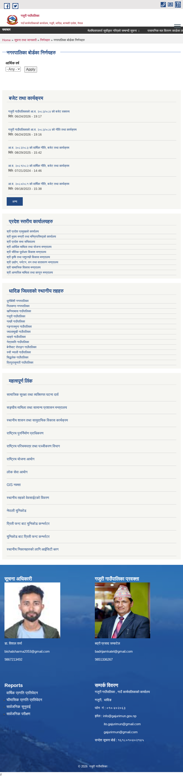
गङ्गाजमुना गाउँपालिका (19, 326)
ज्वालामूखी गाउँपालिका (19, 331)
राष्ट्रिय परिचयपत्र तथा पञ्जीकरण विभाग (33, 446)
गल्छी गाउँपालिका (16, 321)
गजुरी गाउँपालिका (16, 316)
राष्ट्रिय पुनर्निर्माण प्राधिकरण (25, 433)
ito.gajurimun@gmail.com (122, 724)
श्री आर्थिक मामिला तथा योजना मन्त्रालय (29, 247)
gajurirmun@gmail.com (121, 732)
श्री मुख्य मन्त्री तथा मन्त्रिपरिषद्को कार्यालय (31, 236)
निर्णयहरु (45, 40)
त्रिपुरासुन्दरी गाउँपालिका (20, 362)
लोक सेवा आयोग (17, 472)
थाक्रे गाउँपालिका (16, 337)
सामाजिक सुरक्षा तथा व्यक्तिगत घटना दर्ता (33, 394)
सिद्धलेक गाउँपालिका (17, 357)
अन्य (14, 201)
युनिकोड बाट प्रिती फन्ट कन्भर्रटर (28, 536)
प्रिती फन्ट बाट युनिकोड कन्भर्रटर (28, 524)
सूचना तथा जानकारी (25, 40)
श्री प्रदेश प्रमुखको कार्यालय (23, 231)
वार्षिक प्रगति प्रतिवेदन (22, 693)
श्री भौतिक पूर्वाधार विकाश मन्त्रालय (26, 252)
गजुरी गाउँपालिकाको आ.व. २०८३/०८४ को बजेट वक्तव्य (39, 111)
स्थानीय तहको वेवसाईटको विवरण (28, 498)
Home (6, 40)
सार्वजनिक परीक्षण (18, 714)
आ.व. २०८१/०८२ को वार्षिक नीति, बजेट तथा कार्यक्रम (38, 166)
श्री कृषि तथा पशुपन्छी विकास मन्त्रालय (28, 257)
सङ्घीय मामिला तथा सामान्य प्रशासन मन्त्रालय (37, 407)
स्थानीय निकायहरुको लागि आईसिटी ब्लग (32, 549)
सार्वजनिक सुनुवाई (18, 707)
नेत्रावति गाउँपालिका (18, 342)
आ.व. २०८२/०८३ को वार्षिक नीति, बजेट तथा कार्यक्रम (38, 147)
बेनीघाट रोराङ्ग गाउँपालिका (21, 347)
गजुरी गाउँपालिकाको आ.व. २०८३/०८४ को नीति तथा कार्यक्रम (42, 129)
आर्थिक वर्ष (12, 63)
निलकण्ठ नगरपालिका (18, 306)
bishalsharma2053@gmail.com (27, 651)
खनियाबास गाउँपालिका (19, 311)
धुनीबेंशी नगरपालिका (18, 301)
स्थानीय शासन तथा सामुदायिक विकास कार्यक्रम (37, 420)
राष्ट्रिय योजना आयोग (20, 459)
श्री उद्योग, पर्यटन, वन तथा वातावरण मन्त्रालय (32, 262)
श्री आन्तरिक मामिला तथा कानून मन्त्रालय (30, 272)
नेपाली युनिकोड (17, 511)
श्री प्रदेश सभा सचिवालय (21, 241)
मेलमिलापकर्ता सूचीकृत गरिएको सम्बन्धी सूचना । (108, 30)
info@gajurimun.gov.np (119, 716)
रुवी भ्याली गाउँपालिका (19, 352)
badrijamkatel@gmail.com (114, 651)
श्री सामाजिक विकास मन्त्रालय (24, 267)
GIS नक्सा (14, 485)
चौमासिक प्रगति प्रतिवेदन (24, 700)
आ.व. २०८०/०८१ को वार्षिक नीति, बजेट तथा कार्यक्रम (38, 184)
